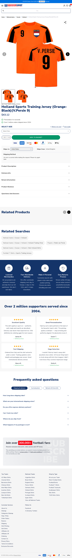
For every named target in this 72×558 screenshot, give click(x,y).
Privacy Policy (5, 541)
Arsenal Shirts (5, 480)
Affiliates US (5, 531)
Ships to (6, 149)
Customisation (35, 388)
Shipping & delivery (19, 388)
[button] (35, 87)
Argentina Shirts (30, 477)
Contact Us (4, 539)
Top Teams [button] (4, 474)
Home (3, 17)
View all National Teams (32, 500)
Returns (3, 521)
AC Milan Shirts (6, 477)
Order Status (5, 518)
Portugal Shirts (29, 493)
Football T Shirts (8, 253)
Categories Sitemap (7, 513)
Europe (18, 17)
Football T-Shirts (54, 485)
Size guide (67, 127)
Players (49, 243)
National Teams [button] (30, 474)
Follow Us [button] (28, 505)
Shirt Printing (5, 526)
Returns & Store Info (52, 388)
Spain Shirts (28, 498)
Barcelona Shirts (6, 482)
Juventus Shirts (5, 490)
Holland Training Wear (35, 243)
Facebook (28, 508)
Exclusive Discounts (7, 546)
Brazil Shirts (28, 480)
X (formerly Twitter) (31, 511)
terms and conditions (36, 452)
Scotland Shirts (29, 495)
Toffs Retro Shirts (54, 495)
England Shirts (29, 482)
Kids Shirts (52, 493)
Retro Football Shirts (55, 480)
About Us (4, 508)
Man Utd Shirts (5, 495)
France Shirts (29, 485)
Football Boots (53, 482)
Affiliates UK (5, 534)
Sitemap (3, 511)
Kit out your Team (54, 477)
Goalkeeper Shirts (54, 490)
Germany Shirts (29, 487)
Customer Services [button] (7, 505)
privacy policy (24, 452)
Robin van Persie (59, 243)
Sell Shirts (4, 528)
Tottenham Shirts (6, 498)
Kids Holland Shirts (34, 248)
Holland (24, 17)
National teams (11, 17)
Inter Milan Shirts (6, 487)
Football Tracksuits (54, 487)
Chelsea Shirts (5, 485)
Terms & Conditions (7, 544)
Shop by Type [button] (53, 474)
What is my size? (57, 127)
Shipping (4, 523)
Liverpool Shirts (6, 493)
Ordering (4, 536)
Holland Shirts (29, 490)
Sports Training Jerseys (24, 253)
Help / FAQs (5, 516)
